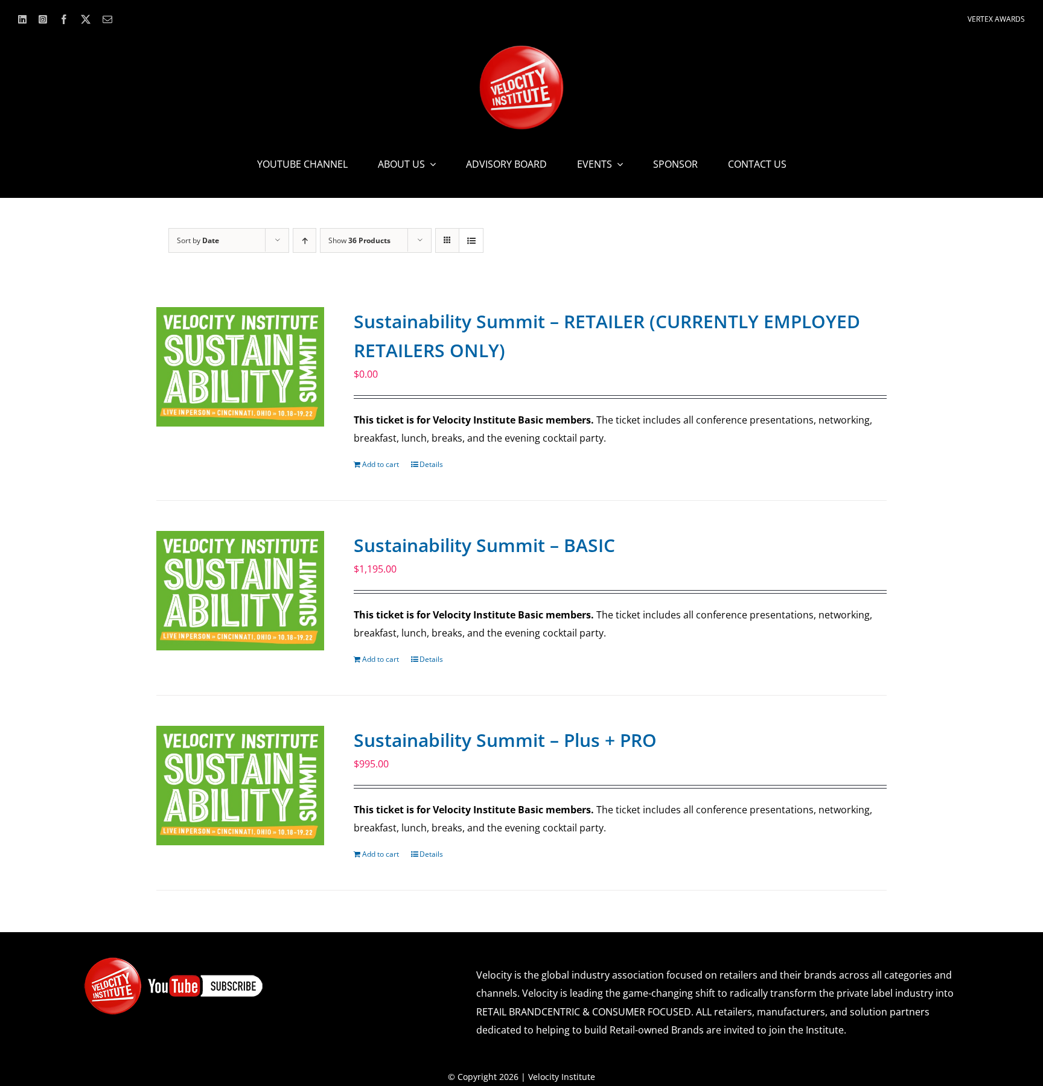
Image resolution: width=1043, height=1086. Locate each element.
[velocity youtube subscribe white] (173, 961)
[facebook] (64, 19)
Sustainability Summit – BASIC (484, 545)
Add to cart (380, 464)
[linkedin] (22, 19)
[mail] (107, 19)
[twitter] (86, 19)
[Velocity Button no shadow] (521, 50)
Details (431, 464)
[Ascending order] (304, 240)
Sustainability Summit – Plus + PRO (505, 740)
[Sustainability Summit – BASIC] (240, 590)
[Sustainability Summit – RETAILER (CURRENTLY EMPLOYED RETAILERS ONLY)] (240, 367)
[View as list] (471, 240)
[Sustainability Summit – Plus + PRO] (240, 785)
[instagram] (43, 19)
